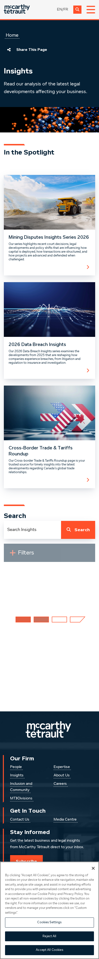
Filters (28, 555)
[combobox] (32, 530)
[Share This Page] (9, 49)
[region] (49, 910)
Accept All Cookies (49, 950)
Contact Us (19, 820)
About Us (62, 775)
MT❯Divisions (21, 798)
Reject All (49, 936)
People (16, 767)
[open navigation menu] (91, 9)
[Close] (93, 868)
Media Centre (65, 820)
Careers (60, 784)
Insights (17, 775)
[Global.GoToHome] (17, 9)
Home (12, 35)
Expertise (62, 767)
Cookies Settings (49, 922)
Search (82, 530)
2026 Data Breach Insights (37, 344)
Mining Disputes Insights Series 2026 (49, 237)
